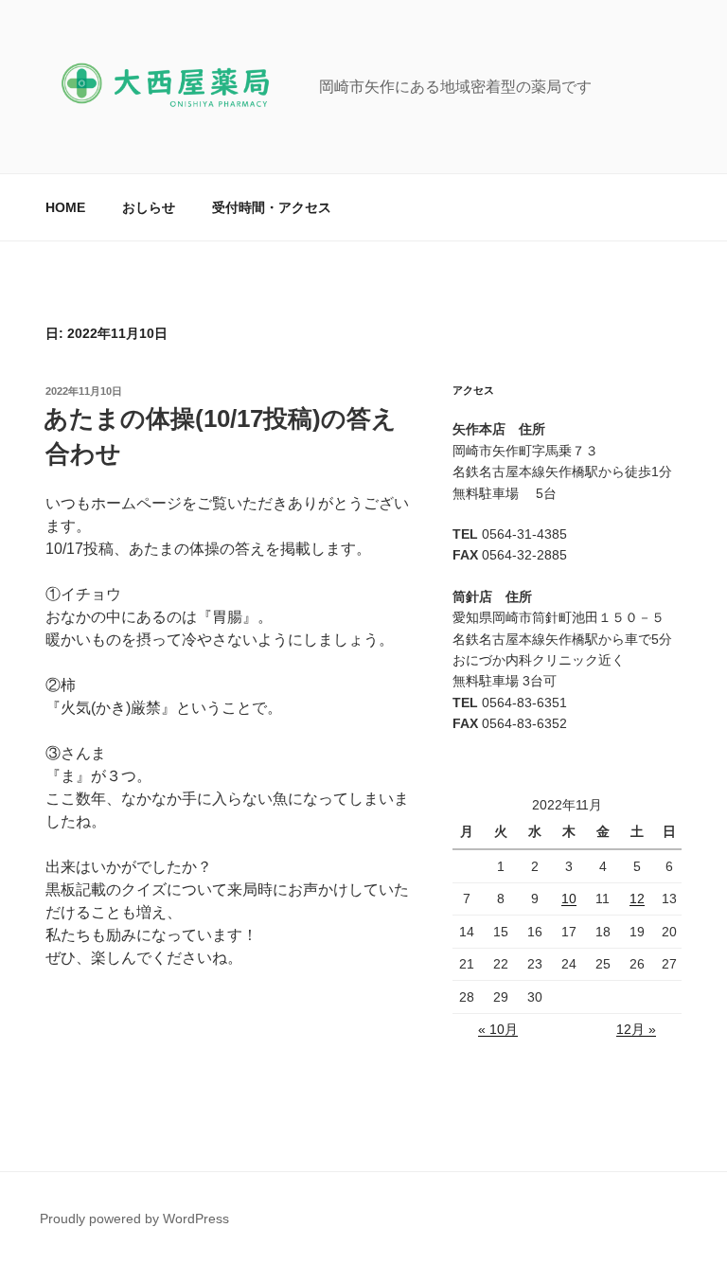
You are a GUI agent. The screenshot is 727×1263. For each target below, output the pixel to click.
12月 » (636, 1029)
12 (637, 898)
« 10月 (498, 1029)
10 (568, 898)
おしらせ (148, 207)
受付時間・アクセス (271, 207)
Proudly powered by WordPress (134, 1218)
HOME (65, 207)
